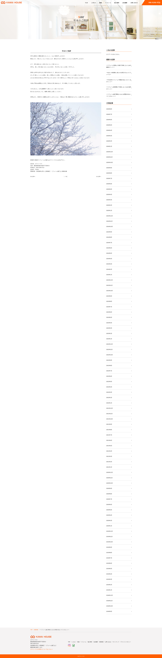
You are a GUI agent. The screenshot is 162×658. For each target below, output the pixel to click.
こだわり (93, 2)
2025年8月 (109, 173)
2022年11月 (109, 349)
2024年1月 (109, 274)
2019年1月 (109, 590)
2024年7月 (109, 242)
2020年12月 (109, 472)
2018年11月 (109, 600)
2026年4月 (109, 130)
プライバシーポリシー (126, 641)
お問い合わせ (134, 2)
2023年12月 (109, 280)
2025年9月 (109, 167)
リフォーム (108, 2)
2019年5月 (109, 568)
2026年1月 (109, 146)
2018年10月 (109, 606)
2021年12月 (109, 408)
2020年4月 (109, 515)
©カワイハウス (81, 656)
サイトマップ (116, 641)
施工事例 (116, 2)
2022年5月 (109, 381)
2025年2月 (109, 205)
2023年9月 (109, 296)
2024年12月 (109, 216)
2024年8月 (109, 237)
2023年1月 (109, 338)
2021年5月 (109, 445)
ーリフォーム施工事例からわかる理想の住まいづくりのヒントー (118, 95)
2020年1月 (109, 526)
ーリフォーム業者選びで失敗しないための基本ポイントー (118, 88)
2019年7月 (109, 558)
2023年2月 (109, 333)
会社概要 (124, 2)
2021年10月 (109, 419)
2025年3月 (109, 199)
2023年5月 (109, 317)
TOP (86, 2)
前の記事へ (32, 176)
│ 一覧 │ (66, 176)
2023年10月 (109, 290)
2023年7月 (109, 306)
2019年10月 (109, 542)
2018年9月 (109, 611)
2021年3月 (109, 456)
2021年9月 (109, 424)
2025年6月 (109, 183)
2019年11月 (109, 536)
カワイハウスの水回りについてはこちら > (41, 649)
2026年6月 (109, 119)
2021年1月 (109, 467)
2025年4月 (109, 194)
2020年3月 (109, 520)
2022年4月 (109, 387)
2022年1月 (109, 403)
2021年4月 (109, 451)
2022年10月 (109, 354)
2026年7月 (109, 114)
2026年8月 (109, 109)
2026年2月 (109, 141)
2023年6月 (109, 312)
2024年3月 (109, 264)
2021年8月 (109, 429)
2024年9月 (109, 232)
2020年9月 (109, 488)
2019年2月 (109, 584)
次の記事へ (98, 176)
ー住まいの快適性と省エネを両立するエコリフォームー (118, 73)
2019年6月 (109, 563)
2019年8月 (109, 552)
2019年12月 (109, 531)
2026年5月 (109, 125)
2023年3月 (109, 328)
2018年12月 (109, 595)
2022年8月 (109, 365)
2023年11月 (109, 285)
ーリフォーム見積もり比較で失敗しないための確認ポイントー (118, 66)
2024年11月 (109, 221)
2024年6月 (109, 248)
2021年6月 (109, 440)
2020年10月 (109, 483)
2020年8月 (109, 493)
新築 (100, 2)
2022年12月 (109, 344)
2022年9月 (109, 360)
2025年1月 (109, 210)
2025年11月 (109, 157)
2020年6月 (109, 504)
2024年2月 (109, 269)
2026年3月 (109, 135)
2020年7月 (109, 499)
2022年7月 (109, 370)
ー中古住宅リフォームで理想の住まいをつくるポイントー (118, 80)
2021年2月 (109, 461)
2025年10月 (109, 162)
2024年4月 (109, 258)
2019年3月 (109, 579)
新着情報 (36, 629)
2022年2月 (109, 397)
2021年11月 (109, 413)
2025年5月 (109, 189)
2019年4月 (109, 574)
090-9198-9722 (154, 2)
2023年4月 (109, 322)
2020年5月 (109, 509)
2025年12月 (109, 151)
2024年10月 (109, 226)
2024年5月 (109, 253)
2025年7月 (109, 178)
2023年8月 (109, 301)
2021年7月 (109, 435)
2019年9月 (109, 547)
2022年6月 (109, 376)
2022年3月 (109, 392)
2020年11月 (109, 477)
